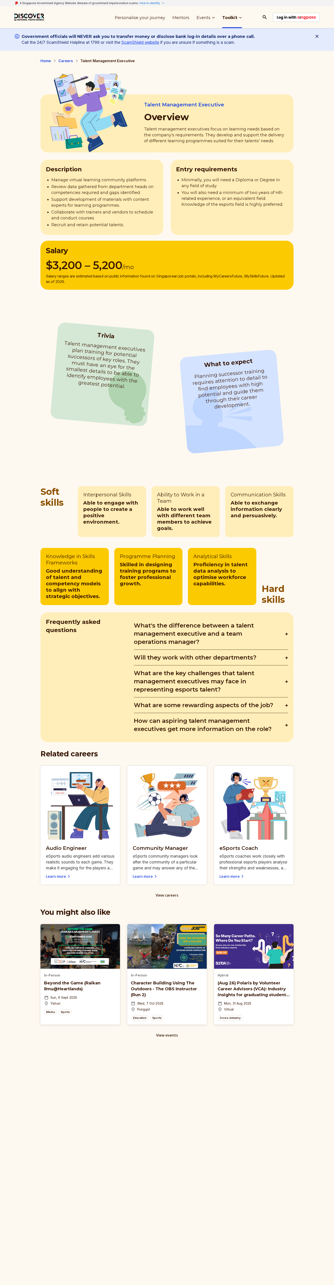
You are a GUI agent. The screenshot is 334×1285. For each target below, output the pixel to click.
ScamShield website (140, 42)
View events (167, 1035)
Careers (65, 61)
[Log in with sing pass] (296, 17)
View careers (167, 895)
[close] (318, 36)
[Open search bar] (264, 17)
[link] (29, 17)
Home (45, 61)
